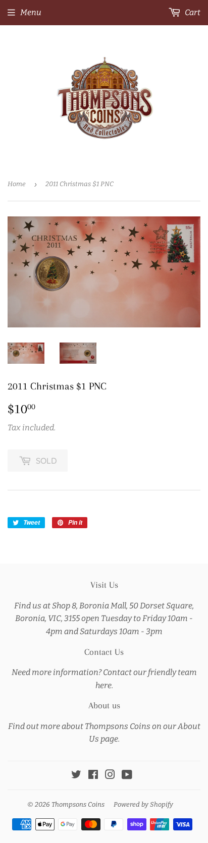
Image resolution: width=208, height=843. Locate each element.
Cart (191, 12)
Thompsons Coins (78, 804)
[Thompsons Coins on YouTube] (127, 775)
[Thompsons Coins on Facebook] (93, 775)
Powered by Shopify (143, 804)
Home (17, 184)
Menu (30, 12)
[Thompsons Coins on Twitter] (76, 775)
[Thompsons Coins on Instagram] (110, 775)
